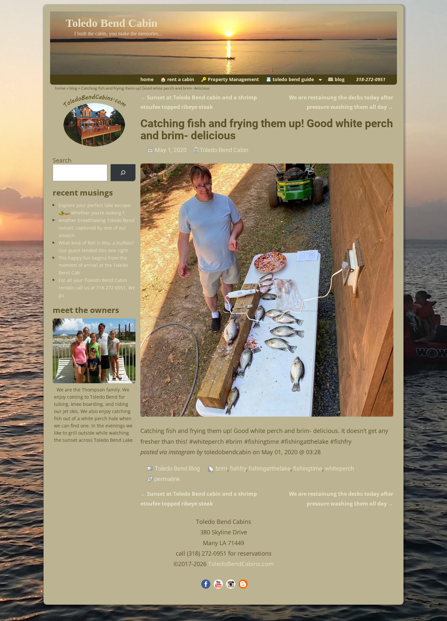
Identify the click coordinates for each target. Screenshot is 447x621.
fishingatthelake (270, 468)
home (146, 79)
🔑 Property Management (230, 79)
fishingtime (307, 468)
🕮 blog (336, 79)
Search (62, 160)
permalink (167, 478)
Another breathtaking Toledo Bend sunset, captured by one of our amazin (96, 227)
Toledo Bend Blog (177, 468)
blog (73, 88)
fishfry (238, 468)
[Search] (123, 172)
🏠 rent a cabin (177, 79)
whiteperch (339, 468)
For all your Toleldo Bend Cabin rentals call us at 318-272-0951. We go (97, 287)
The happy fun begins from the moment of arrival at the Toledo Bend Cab (93, 265)
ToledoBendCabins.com (241, 564)
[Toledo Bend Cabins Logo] (94, 147)
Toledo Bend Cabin (111, 23)
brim (221, 468)
